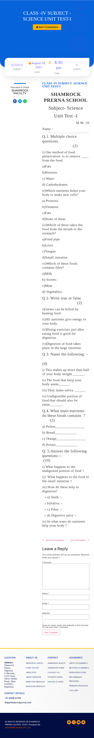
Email (45, 603)
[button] (47, 27)
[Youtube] (78, 722)
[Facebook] (69, 722)
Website (46, 613)
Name (45, 593)
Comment (46, 562)
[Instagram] (74, 722)
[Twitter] (83, 722)
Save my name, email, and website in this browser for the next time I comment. (65, 626)
